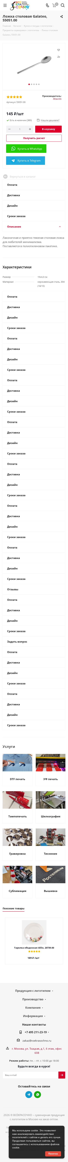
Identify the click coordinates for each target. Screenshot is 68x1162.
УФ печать (50, 779)
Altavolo (57, 98)
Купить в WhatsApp (30, 148)
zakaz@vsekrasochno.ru (36, 1040)
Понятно (53, 1153)
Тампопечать (17, 816)
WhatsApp (37, 1094)
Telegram (28, 1094)
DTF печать (17, 779)
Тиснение (50, 853)
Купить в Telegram (29, 160)
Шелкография (50, 816)
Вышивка (50, 891)
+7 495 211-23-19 (36, 1032)
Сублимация (17, 891)
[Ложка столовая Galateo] (34, 65)
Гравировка (17, 853)
